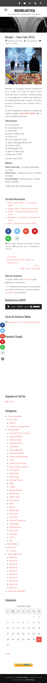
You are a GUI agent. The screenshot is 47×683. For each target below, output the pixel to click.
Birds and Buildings (18, 456)
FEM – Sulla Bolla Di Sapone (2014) (22, 223)
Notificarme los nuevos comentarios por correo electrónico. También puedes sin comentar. (22, 290)
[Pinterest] (35, 231)
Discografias (12, 243)
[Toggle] (2, 358)
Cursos (12, 551)
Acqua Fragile (16, 436)
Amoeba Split (15, 443)
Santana (13, 534)
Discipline (14, 470)
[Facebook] (8, 231)
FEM (11, 483)
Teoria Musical (14, 554)
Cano (11, 460)
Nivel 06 (13, 574)
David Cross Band (17, 463)
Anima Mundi (15, 450)
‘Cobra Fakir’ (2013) (27, 114)
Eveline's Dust (16, 480)
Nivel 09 (13, 584)
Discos (26, 246)
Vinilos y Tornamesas (19, 426)
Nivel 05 (13, 571)
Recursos (11, 547)
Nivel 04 (13, 567)
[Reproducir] (8, 306)
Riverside (13, 530)
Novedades (29, 243)
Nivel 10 (13, 587)
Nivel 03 (13, 564)
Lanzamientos (34, 246)
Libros (12, 423)
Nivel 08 (13, 581)
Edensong (14, 477)
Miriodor (20, 243)
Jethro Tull (14, 497)
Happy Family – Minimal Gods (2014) (23, 209)
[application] (23, 306)
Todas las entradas (16, 591)
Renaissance (15, 527)
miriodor (8, 249)
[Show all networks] (17, 239)
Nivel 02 (13, 561)
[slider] (36, 306)
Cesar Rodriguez (32, 41)
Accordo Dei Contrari (19, 433)
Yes (11, 540)
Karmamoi (14, 500)
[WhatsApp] (8, 239)
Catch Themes (29, 680)
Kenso (12, 507)
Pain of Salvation (17, 520)
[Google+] (26, 231)
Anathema (14, 446)
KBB (11, 503)
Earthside (13, 473)
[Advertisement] (23, 364)
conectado (28, 279)
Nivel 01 (13, 557)
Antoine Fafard (16, 453)
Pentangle (14, 524)
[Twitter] (17, 231)
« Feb (7, 654)
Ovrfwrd (13, 517)
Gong (12, 487)
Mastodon (14, 510)
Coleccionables (14, 416)
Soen (11, 537)
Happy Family (15, 490)
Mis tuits (9, 401)
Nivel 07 (13, 577)
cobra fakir (19, 246)
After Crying (15, 440)
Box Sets (13, 419)
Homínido (14, 493)
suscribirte (9, 293)
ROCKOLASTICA (24, 10)
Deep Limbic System (19, 467)
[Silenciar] (31, 306)
